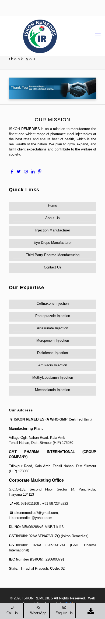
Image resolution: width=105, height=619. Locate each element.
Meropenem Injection (52, 340)
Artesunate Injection (52, 328)
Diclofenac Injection (52, 353)
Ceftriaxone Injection (53, 303)
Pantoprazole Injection (52, 316)
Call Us (12, 613)
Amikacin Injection (52, 365)
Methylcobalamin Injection (52, 377)
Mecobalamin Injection (52, 390)
